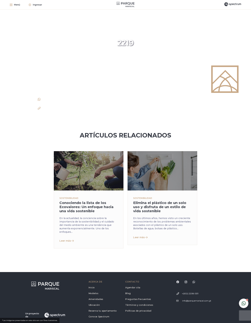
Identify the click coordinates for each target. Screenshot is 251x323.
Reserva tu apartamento (103, 310)
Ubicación (94, 305)
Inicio (92, 287)
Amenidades (96, 299)
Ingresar (37, 4)
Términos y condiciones (139, 305)
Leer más (65, 240)
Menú (17, 4)
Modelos (93, 293)
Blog (128, 293)
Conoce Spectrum (99, 316)
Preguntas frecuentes (138, 299)
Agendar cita (132, 287)
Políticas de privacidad (138, 310)
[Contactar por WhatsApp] (243, 303)
